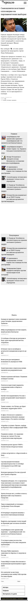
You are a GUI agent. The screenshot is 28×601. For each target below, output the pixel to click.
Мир (5, 98)
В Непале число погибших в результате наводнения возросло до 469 (13, 351)
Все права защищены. (12, 598)
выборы (4, 100)
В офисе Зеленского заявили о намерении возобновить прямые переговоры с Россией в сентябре (13, 417)
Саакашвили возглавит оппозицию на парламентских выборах (13, 11)
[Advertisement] (14, 117)
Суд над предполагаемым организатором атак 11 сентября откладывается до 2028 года (12, 464)
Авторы (5, 587)
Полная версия (20, 598)
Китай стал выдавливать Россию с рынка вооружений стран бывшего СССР (13, 398)
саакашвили (13, 100)
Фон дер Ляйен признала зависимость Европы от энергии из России (13, 553)
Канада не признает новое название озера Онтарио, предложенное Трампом (14, 321)
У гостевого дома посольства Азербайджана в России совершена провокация (13, 542)
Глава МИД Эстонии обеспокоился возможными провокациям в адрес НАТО (13, 564)
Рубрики (6, 590)
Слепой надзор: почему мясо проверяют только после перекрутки (17, 179)
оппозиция (9, 100)
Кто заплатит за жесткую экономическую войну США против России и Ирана (13, 574)
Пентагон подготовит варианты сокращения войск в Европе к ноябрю (12, 387)
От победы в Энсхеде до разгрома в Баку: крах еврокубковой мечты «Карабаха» (13, 340)
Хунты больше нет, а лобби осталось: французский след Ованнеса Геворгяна (14, 496)
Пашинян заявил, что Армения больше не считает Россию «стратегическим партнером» (12, 436)
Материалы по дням (10, 594)
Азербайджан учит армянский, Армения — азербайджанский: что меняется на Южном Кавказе (13, 532)
